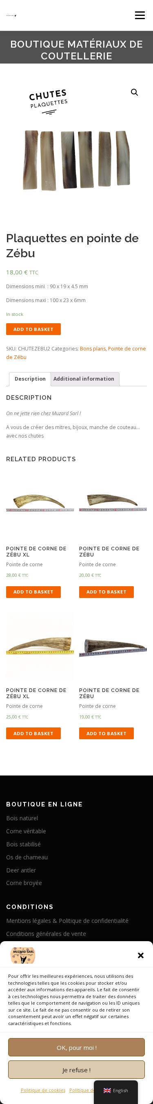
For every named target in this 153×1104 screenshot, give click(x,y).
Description (30, 378)
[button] (141, 955)
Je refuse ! (76, 1070)
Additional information (83, 378)
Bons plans (93, 348)
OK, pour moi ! (77, 1047)
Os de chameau (27, 857)
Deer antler (21, 870)
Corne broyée (24, 883)
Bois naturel (22, 818)
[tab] (30, 379)
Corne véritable (26, 831)
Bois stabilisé (23, 844)
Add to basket (33, 329)
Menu (139, 15)
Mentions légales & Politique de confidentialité (67, 920)
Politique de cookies (43, 1090)
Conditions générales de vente (46, 934)
